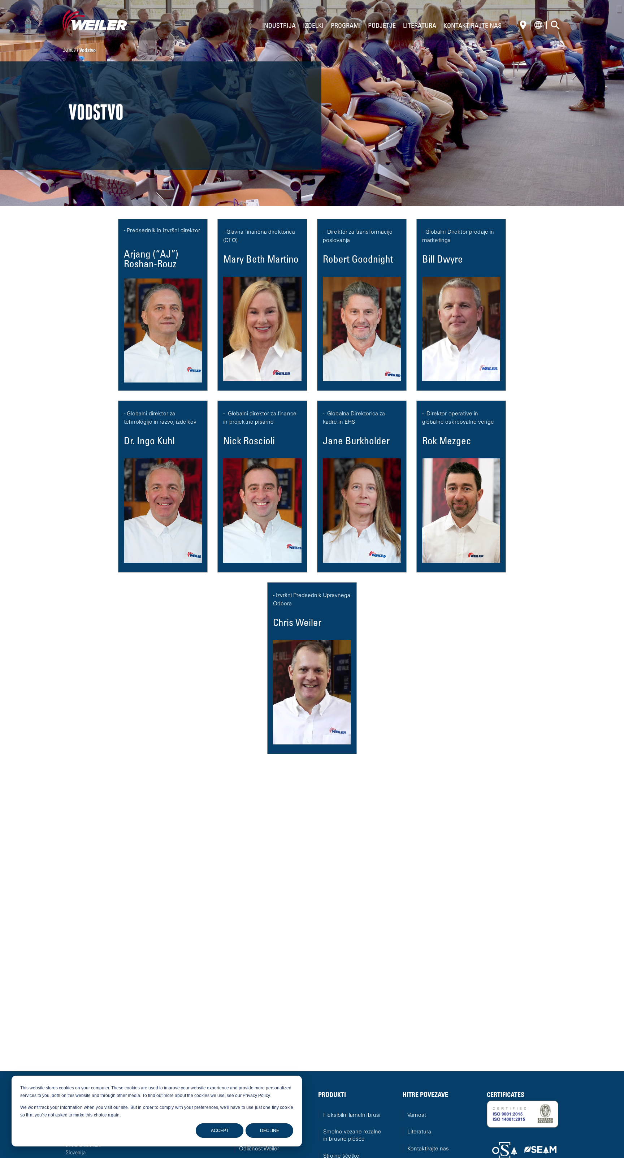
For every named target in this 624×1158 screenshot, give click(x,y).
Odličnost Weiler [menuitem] (259, 1149)
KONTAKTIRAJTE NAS (472, 26)
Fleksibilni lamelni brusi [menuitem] (351, 1115)
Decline (269, 1130)
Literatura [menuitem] (419, 1132)
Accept (220, 1130)
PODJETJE (382, 26)
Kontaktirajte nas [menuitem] (428, 1149)
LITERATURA (419, 26)
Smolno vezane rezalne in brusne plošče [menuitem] (352, 1135)
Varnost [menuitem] (416, 1115)
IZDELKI (313, 26)
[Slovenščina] (525, 26)
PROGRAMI (346, 26)
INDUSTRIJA (279, 26)
